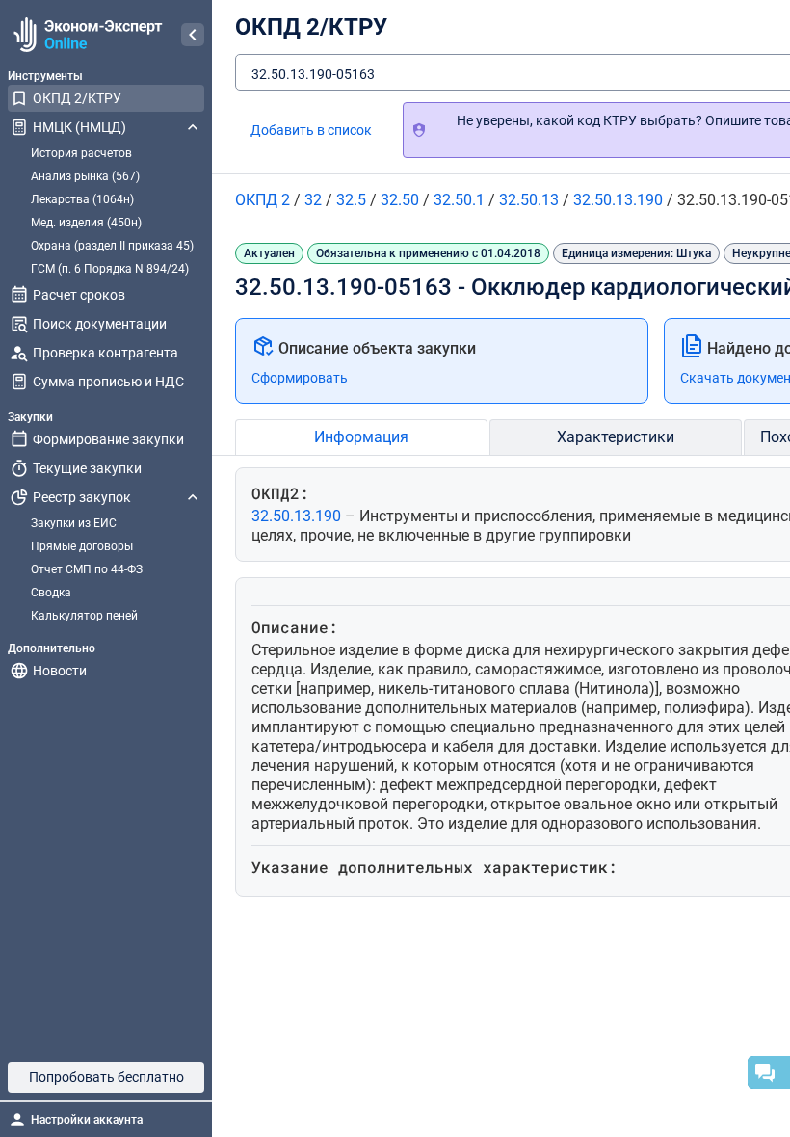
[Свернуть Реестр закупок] (192, 497)
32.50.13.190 (298, 516)
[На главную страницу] (85, 34)
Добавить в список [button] (311, 130)
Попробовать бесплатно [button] (106, 1077)
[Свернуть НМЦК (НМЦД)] (192, 127)
